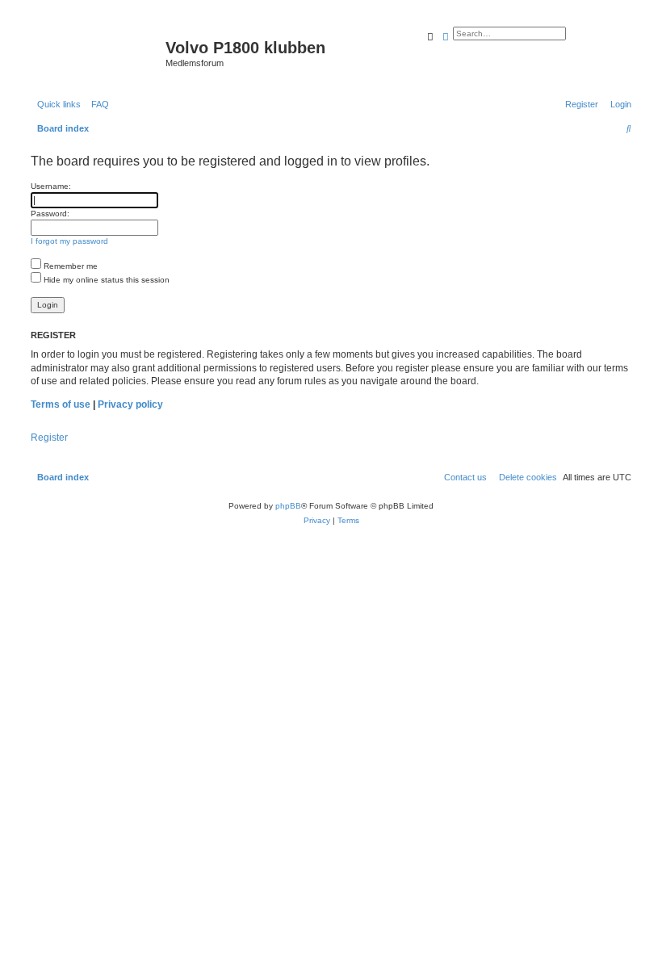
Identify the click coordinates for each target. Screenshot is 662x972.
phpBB (288, 505)
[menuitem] (97, 104)
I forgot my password (69, 241)
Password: (50, 213)
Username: (51, 186)
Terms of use (60, 404)
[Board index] (96, 52)
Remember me (69, 266)
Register (49, 437)
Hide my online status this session (105, 279)
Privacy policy (130, 404)
